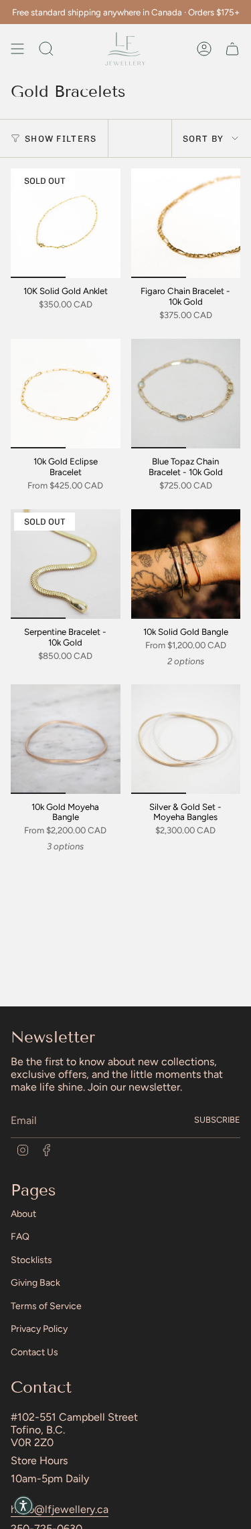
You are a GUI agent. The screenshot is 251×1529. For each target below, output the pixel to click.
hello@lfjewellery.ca (59, 1509)
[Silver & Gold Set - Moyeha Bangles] (186, 739)
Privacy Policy (39, 1329)
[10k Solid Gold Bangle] (186, 564)
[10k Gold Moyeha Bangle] (65, 739)
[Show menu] (17, 48)
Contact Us (34, 1352)
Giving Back (35, 1282)
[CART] (232, 48)
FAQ (20, 1236)
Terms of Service (46, 1306)
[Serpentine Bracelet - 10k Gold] (65, 564)
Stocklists (31, 1260)
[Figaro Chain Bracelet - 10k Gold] (186, 223)
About (23, 1214)
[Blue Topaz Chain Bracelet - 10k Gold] (186, 393)
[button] (23, 1506)
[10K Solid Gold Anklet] (65, 223)
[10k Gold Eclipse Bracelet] (65, 393)
